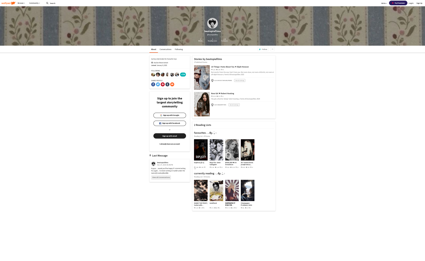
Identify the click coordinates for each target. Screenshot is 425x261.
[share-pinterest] (163, 84)
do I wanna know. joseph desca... (247, 163)
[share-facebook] (153, 84)
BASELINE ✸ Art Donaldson (231, 163)
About (153, 49)
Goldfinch (213, 203)
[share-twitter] (158, 84)
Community (34, 3)
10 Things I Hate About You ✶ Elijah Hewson (230, 66)
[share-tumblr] (167, 84)
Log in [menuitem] (411, 3)
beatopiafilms (162, 162)
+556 (183, 74)
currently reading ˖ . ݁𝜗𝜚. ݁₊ (208, 173)
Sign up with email (169, 136)
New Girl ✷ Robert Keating (222, 93)
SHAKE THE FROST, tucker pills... (201, 204)
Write (383, 3)
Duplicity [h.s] (199, 163)
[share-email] (172, 84)
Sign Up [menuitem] (419, 3)
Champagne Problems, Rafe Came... (246, 204)
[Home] (8, 3)
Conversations (165, 49)
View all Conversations (161, 177)
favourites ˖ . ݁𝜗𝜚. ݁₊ (204, 132)
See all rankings (239, 80)
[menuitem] (263, 49)
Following (179, 49)
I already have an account (169, 144)
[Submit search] (47, 3)
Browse (21, 3)
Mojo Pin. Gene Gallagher (215, 163)
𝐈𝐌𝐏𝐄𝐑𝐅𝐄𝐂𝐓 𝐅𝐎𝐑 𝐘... (230, 204)
